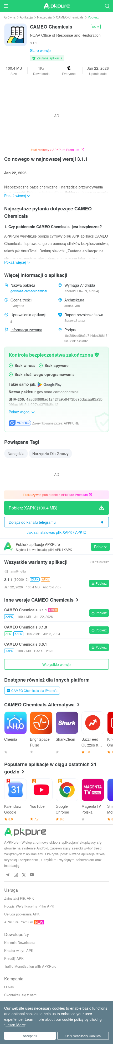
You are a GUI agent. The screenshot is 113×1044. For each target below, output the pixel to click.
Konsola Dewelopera (19, 942)
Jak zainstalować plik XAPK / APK (54, 532)
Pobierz (100, 546)
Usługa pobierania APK (22, 914)
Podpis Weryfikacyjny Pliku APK (29, 906)
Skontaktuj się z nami (20, 994)
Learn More (15, 1024)
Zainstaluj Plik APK (19, 898)
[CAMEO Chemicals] (15, 34)
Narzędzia (44, 17)
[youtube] (32, 875)
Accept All (30, 1035)
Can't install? (99, 562)
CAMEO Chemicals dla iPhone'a (34, 690)
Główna (10, 17)
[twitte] (23, 875)
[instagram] (15, 875)
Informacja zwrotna (26, 329)
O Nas (9, 986)
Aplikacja (26, 17)
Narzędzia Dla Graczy (50, 453)
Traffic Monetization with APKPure (30, 966)
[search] (107, 6)
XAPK (95, 27)
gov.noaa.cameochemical (29, 291)
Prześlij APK (14, 958)
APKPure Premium (18, 921)
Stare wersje (40, 50)
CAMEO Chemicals (70, 17)
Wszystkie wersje (56, 664)
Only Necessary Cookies (83, 1035)
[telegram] (7, 875)
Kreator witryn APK (18, 950)
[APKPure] (56, 6)
